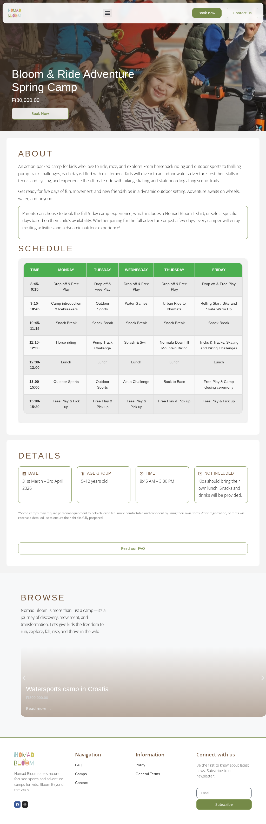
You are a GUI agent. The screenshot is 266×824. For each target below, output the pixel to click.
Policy (140, 765)
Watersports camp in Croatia (67, 688)
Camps (81, 774)
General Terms (148, 774)
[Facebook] (17, 804)
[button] (107, 13)
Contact (81, 783)
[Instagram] (25, 804)
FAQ (78, 765)
